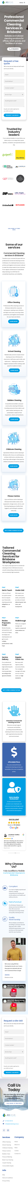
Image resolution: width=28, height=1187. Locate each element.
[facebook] (4, 1130)
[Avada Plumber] (8, 1)
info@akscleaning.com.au (12, 1124)
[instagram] (8, 1130)
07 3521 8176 (9, 1121)
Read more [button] (7, 848)
